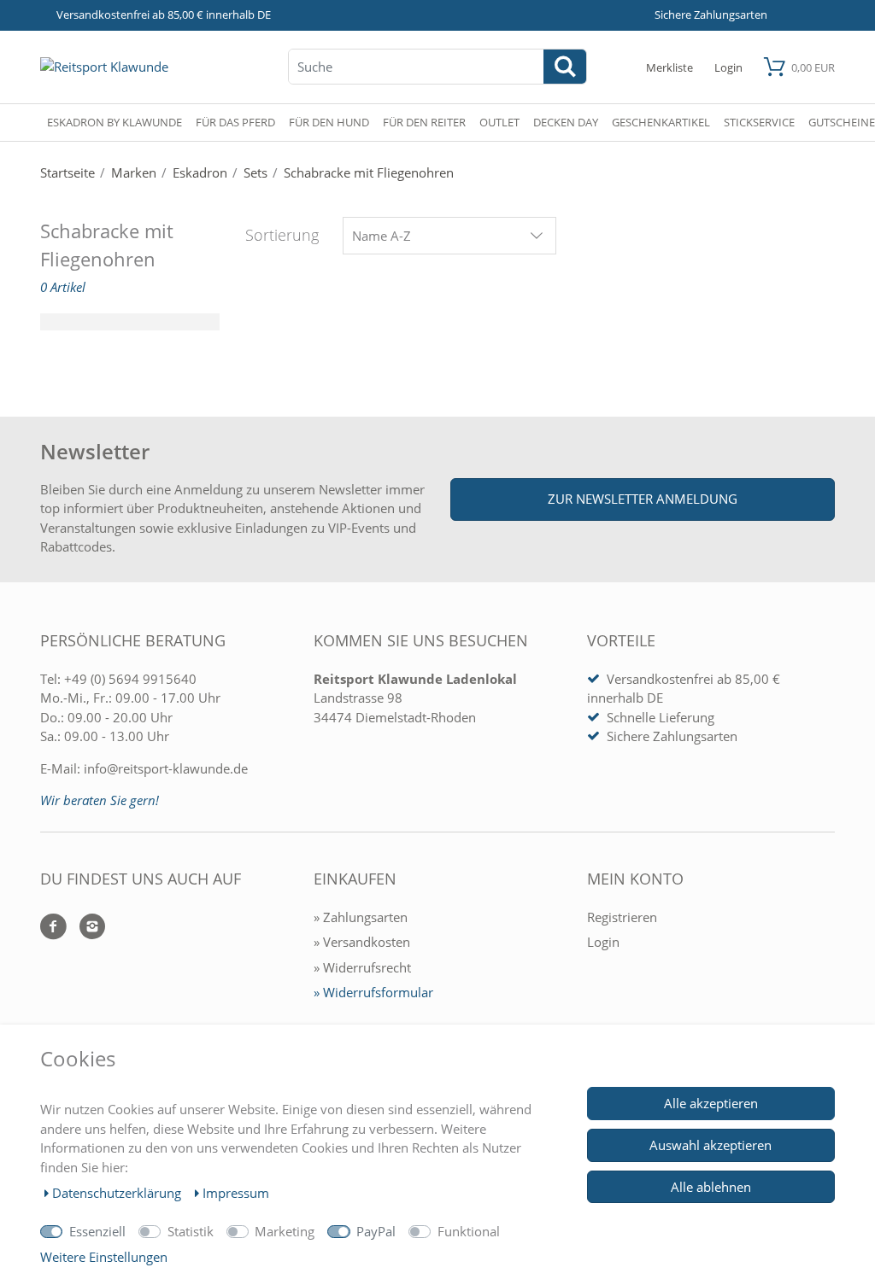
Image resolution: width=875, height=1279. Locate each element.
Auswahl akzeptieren (710, 1144)
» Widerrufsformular (373, 992)
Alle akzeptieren (711, 1103)
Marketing (284, 1231)
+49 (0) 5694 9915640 (130, 678)
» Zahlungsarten (361, 917)
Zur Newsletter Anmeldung (642, 498)
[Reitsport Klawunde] (104, 66)
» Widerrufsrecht (362, 967)
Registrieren (622, 917)
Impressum (236, 1192)
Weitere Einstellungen (103, 1256)
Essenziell (97, 1231)
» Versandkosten (362, 941)
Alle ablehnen (711, 1186)
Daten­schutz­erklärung (118, 1192)
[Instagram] (86, 927)
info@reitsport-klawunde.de (166, 768)
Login (603, 941)
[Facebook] (53, 927)
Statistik (190, 1231)
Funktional (469, 1231)
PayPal (376, 1231)
